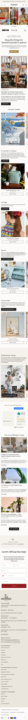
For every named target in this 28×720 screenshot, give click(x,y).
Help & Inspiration (7, 480)
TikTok (2, 701)
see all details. (21, 544)
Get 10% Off (14, 585)
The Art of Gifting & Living (14, 435)
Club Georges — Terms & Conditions (17, 712)
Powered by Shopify (5, 714)
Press (4, 450)
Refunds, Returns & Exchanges (7, 674)
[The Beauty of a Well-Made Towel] (14, 475)
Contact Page (4, 684)
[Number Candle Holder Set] (13, 274)
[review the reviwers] (16, 417)
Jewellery (3, 652)
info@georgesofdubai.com (7, 686)
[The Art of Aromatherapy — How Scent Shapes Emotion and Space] (14, 504)
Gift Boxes (3, 655)
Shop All (3, 650)
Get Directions (4, 615)
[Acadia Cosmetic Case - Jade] (13, 176)
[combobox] (4, 576)
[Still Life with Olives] (13, 325)
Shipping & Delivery (5, 672)
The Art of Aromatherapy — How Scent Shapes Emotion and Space (11, 515)
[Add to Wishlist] (23, 165)
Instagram (3, 698)
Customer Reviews (5, 703)
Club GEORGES (4, 662)
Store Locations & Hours (6, 679)
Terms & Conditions (5, 712)
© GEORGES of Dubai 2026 (6, 709)
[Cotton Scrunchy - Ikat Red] (13, 224)
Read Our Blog (4, 696)
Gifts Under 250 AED (5, 657)
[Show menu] (1, 5)
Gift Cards (3, 659)
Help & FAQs (4, 669)
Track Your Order (4, 681)
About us (3, 694)
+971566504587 (4, 688)
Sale (2, 664)
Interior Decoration (5, 647)
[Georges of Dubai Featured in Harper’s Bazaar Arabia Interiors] (14, 445)
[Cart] (26, 5)
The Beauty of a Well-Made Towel (11, 485)
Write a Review (18, 408)
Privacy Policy (15, 709)
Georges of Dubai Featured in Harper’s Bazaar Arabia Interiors (13, 93)
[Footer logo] (6, 597)
